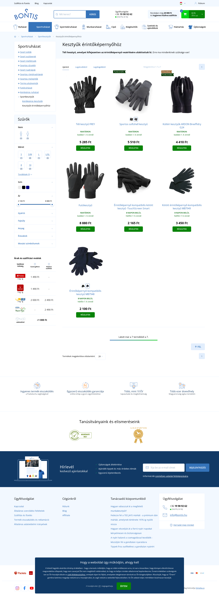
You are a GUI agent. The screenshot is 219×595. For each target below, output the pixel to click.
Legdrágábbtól (99, 67)
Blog (37, 3)
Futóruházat (26, 87)
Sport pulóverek (28, 56)
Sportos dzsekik (28, 65)
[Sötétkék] (88, 286)
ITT (99, 586)
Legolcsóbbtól (81, 67)
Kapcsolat (48, 3)
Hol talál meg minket (183, 525)
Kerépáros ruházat (29, 92)
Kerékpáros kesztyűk (32, 101)
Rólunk (65, 506)
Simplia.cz (200, 588)
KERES (92, 14)
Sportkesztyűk (44, 36)
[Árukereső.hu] (80, 435)
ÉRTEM (123, 586)
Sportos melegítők (29, 78)
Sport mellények (28, 61)
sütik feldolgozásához (76, 574)
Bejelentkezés (197, 467)
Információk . (166, 476)
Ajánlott (65, 67)
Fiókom (201, 3)
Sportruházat (27, 36)
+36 (123, 14)
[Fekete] (131, 119)
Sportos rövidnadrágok (31, 74)
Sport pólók (25, 52)
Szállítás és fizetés (22, 3)
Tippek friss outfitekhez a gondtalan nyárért (132, 546)
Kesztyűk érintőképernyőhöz (36, 105)
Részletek (85, 148)
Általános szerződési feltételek (29, 510)
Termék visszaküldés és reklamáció (31, 519)
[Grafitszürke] (136, 119)
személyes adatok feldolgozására (171, 476)
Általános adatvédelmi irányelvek (30, 524)
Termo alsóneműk (29, 83)
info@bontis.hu (178, 515)
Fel (199, 346)
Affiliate (66, 515)
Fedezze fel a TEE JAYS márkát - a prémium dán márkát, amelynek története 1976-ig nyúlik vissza (134, 520)
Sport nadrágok (27, 69)
